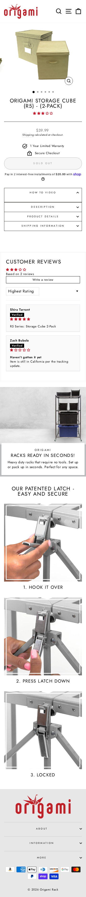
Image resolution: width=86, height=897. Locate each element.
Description (43, 207)
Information (42, 843)
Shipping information (43, 226)
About (41, 828)
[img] (43, 319)
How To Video (43, 192)
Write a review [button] (43, 279)
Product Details (43, 216)
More (42, 857)
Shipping (28, 135)
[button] (43, 113)
